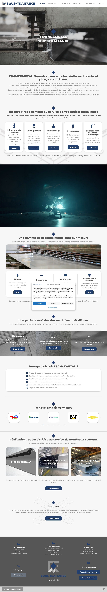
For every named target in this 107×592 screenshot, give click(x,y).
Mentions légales (53, 580)
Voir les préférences (67, 303)
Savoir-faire (52, 3)
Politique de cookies (52, 307)
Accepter (39, 303)
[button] (73, 285)
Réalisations (90, 3)
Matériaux (77, 3)
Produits (65, 3)
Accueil (42, 3)
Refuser (53, 303)
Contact (100, 3)
